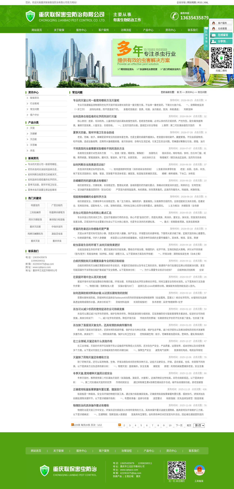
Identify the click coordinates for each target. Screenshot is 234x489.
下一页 (179, 425)
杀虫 (32, 150)
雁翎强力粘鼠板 (57, 219)
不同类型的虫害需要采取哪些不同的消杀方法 (98, 148)
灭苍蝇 (33, 145)
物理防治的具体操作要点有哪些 (91, 405)
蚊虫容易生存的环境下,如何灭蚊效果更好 (96, 244)
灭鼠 (32, 128)
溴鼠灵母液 (57, 234)
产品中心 (148, 29)
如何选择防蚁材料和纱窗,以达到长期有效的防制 (100, 293)
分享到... (223, 41)
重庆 (138, 476)
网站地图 (191, 2)
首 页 (179, 92)
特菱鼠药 (35, 205)
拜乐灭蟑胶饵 (35, 219)
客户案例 (104, 29)
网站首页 (37, 29)
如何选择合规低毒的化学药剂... (43, 179)
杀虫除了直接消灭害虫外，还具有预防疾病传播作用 (102, 325)
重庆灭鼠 (35, 241)
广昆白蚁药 (57, 205)
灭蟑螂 (33, 133)
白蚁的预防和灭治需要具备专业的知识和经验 (98, 260)
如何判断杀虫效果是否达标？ (89, 164)
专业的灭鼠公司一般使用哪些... (43, 164)
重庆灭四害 (35, 227)
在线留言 (223, 35)
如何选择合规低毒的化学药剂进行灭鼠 (95, 116)
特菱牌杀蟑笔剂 (57, 212)
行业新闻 (34, 103)
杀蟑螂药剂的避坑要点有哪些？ (91, 180)
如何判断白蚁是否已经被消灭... (43, 174)
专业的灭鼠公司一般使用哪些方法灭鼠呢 (96, 100)
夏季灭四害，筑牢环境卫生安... (43, 185)
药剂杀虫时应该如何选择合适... (43, 169)
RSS (200, 2)
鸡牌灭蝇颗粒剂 (35, 234)
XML (206, 2)
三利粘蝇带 (35, 212)
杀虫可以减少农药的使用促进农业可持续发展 (98, 309)
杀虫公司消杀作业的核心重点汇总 (92, 212)
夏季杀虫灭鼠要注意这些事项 (42, 190)
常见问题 (34, 109)
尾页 (189, 425)
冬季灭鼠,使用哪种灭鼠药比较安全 (92, 373)
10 (170, 425)
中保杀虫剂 (57, 227)
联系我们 (193, 29)
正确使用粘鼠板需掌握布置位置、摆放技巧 (97, 389)
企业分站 (181, 2)
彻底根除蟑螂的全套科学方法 (89, 196)
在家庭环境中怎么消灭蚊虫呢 (89, 277)
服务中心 (81, 29)
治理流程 (126, 29)
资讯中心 (170, 29)
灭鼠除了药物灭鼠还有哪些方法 (91, 357)
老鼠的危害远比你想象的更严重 (91, 228)
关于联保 (59, 29)
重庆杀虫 (57, 241)
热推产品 (117, 476)
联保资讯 (34, 98)
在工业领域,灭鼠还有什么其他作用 (92, 341)
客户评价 (34, 115)
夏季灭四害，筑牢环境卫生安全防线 (93, 132)
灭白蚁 (33, 139)
